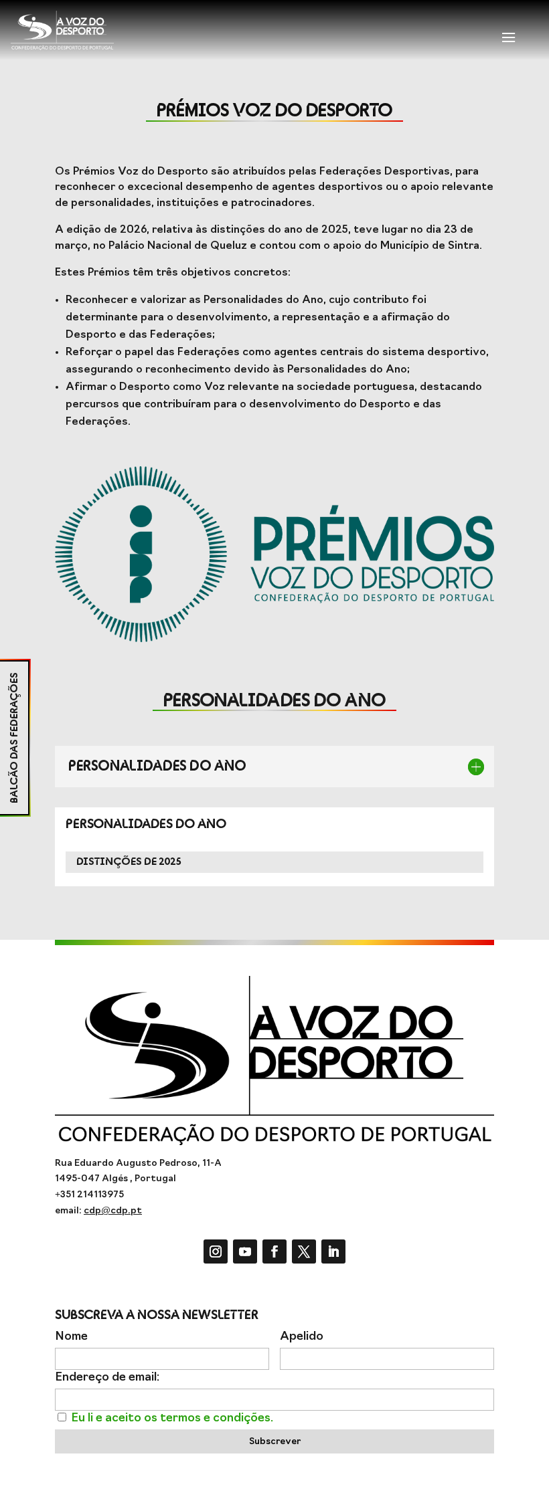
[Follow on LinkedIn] (333, 1251)
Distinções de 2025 (128, 862)
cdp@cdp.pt (113, 1211)
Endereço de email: (107, 1377)
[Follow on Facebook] (274, 1251)
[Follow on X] (304, 1251)
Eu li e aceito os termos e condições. (172, 1418)
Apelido (301, 1336)
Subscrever (275, 1441)
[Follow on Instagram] (216, 1251)
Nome (71, 1336)
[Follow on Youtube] (245, 1251)
